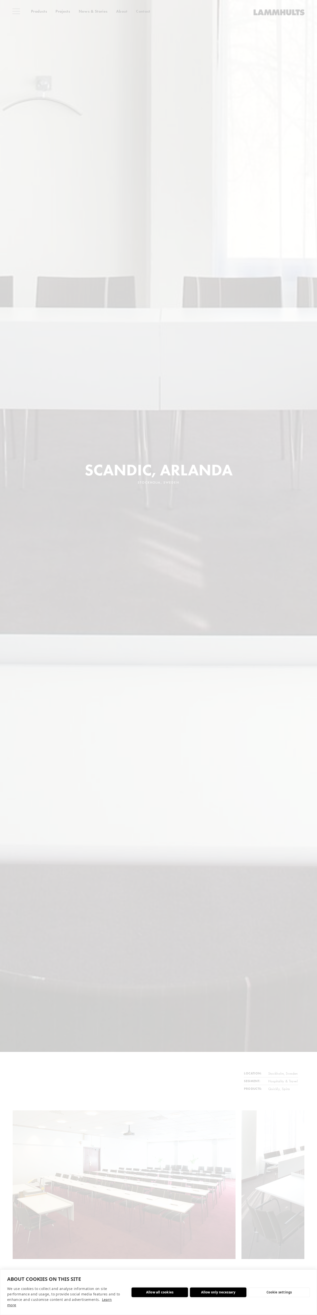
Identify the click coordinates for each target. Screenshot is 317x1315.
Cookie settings (279, 1292)
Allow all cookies (159, 1292)
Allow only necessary (218, 1292)
